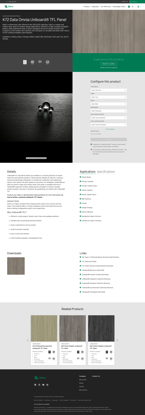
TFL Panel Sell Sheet (89, 261)
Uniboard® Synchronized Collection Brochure (97, 287)
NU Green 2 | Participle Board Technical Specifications (100, 257)
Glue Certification (97, 114)
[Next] (117, 340)
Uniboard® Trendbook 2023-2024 (93, 292)
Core (92, 93)
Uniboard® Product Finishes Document (95, 274)
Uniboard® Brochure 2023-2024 (93, 270)
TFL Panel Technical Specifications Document (97, 266)
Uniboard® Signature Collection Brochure (96, 279)
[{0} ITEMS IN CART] (133, 7)
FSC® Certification (97, 121)
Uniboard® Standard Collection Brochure (96, 283)
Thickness (94, 86)
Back (92, 100)
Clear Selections (110, 129)
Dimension (94, 107)
